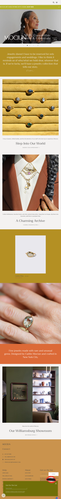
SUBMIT (53, 474)
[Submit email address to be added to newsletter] (26, 488)
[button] (54, 2)
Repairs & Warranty (7, 478)
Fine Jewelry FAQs (7, 475)
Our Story (28, 473)
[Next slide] (33, 45)
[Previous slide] (23, 45)
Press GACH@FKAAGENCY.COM (12, 462)
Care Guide (5, 473)
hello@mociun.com (10, 456)
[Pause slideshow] (37, 45)
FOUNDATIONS (54, 38)
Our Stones (28, 478)
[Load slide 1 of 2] (27, 45)
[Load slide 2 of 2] (30, 45)
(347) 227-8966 (7, 454)
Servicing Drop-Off (10, 459)
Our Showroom (29, 475)
